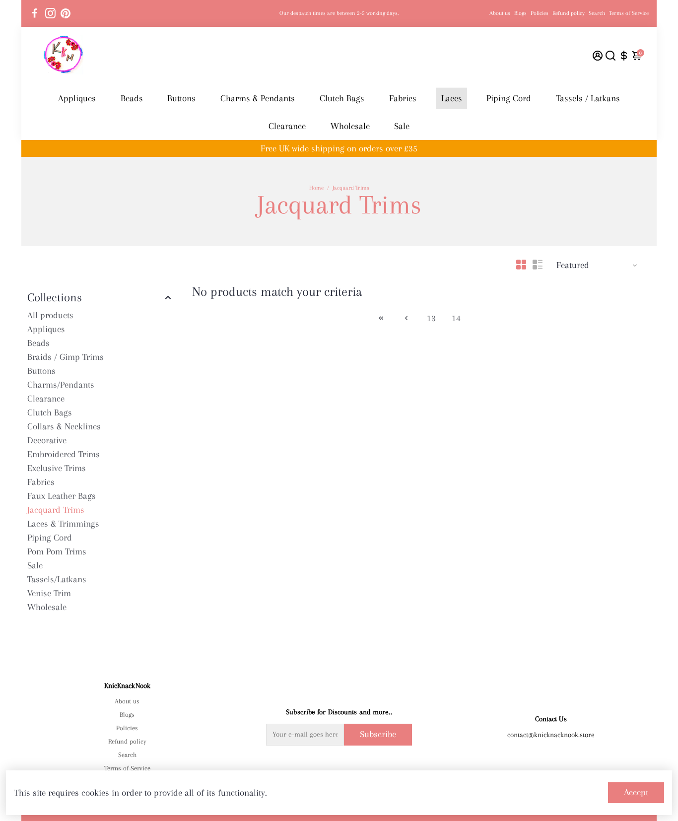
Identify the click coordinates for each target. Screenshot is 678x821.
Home (316, 188)
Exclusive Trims (56, 468)
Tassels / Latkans (588, 98)
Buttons (181, 98)
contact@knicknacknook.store (551, 735)
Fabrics (402, 98)
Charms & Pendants (257, 98)
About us (499, 13)
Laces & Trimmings (63, 524)
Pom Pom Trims (56, 551)
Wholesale (350, 126)
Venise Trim (49, 593)
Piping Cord (508, 98)
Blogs (520, 13)
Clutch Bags (342, 98)
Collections (54, 297)
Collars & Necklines (64, 426)
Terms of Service (629, 13)
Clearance (287, 126)
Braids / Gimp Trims (65, 357)
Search (597, 13)
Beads (132, 98)
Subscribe (378, 734)
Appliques (77, 98)
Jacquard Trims (55, 510)
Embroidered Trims (63, 454)
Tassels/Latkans (56, 579)
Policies (539, 13)
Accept (636, 792)
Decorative (47, 440)
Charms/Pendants (60, 385)
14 (456, 318)
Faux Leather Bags (61, 496)
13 (431, 318)
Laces (451, 98)
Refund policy (568, 13)
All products (50, 315)
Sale (401, 126)
